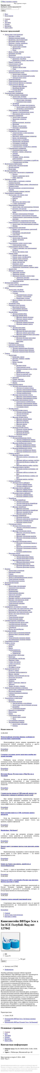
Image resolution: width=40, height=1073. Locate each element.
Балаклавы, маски (18, 357)
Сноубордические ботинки (17, 624)
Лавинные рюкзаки (22, 277)
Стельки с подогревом (23, 296)
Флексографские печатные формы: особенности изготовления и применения (17, 737)
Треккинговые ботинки (16, 346)
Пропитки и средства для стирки (19, 57)
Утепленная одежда (15, 524)
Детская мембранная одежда (21, 438)
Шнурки (15, 301)
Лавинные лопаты (18, 274)
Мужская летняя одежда (20, 427)
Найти (3, 10)
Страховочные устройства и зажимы (24, 146)
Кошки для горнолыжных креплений (24, 229)
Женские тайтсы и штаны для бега (27, 460)
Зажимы (15, 153)
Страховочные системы (20, 162)
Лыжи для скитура (18, 262)
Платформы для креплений (21, 233)
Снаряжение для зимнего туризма (16, 607)
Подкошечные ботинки (20, 310)
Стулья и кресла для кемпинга (19, 284)
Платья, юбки (20, 426)
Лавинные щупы (18, 281)
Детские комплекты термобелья (26, 503)
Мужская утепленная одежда (22, 541)
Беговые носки (21, 365)
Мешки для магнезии (19, 126)
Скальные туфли (14, 129)
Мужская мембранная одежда (22, 448)
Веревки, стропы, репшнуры (21, 152)
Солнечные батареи (19, 708)
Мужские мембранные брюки (26, 450)
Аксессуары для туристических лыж (21, 608)
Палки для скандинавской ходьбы (23, 76)
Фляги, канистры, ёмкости (17, 682)
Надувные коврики (15, 691)
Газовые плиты (14, 186)
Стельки (15, 293)
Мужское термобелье (19, 515)
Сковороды (12, 679)
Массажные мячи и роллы (21, 114)
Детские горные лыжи (19, 260)
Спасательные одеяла (16, 64)
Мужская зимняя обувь (20, 320)
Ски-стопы (16, 234)
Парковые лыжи (17, 264)
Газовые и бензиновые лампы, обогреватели (23, 184)
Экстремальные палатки (17, 581)
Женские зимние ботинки (24, 317)
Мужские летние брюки (24, 429)
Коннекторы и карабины (20, 139)
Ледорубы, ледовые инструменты (23, 105)
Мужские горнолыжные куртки (26, 405)
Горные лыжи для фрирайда (21, 257)
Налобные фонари (18, 88)
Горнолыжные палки (19, 245)
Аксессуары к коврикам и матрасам (20, 689)
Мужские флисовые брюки (25, 565)
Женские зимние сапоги (24, 319)
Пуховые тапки (14, 343)
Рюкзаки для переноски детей (18, 600)
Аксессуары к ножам (19, 46)
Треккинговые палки (19, 77)
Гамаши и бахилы (18, 291)
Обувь (7, 288)
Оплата (7, 24)
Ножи (14, 50)
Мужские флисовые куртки (25, 567)
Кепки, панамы (17, 362)
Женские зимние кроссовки (25, 333)
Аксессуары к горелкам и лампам (20, 181)
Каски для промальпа (19, 138)
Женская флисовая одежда (21, 560)
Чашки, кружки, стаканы (17, 686)
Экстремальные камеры (16, 722)
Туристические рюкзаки (17, 603)
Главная (7, 19)
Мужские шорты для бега (24, 479)
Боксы (11, 648)
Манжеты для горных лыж (21, 202)
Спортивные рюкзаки (16, 601)
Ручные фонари (17, 89)
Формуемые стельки (23, 298)
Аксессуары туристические (14, 34)
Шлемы (14, 226)
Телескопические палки (16, 72)
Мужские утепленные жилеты (26, 546)
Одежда (7, 353)
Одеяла (11, 636)
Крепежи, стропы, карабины (18, 43)
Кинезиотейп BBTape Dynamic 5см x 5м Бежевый (21, 1022)
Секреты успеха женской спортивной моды (16, 899)
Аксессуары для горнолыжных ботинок (25, 207)
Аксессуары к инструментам (25, 107)
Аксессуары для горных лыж (18, 195)
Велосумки (12, 169)
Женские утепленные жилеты (26, 536)
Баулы (11, 646)
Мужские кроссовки (19, 336)
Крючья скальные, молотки (21, 122)
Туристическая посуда (12, 669)
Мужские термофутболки (24, 520)
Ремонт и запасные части (20, 176)
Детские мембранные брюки (25, 439)
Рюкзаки (7, 584)
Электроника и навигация (13, 698)
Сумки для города (14, 662)
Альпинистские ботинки (17, 305)
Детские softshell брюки (24, 484)
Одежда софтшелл (15, 481)
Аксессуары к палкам (19, 74)
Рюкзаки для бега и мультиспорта (20, 598)
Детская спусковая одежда (25, 388)
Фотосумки (12, 665)
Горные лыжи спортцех (20, 258)
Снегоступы (13, 615)
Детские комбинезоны (23, 393)
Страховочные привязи (20, 145)
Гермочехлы (16, 653)
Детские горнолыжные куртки (26, 391)
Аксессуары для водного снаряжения (21, 172)
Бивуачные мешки (15, 572)
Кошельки (12, 657)
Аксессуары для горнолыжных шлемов (25, 224)
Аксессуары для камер (19, 724)
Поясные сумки (14, 660)
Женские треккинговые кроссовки (27, 334)
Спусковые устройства (20, 143)
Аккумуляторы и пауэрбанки (22, 703)
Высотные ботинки (18, 307)
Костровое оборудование (17, 41)
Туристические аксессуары (17, 81)
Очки (14, 69)
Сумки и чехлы (10, 643)
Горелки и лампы (10, 179)
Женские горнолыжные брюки (26, 396)
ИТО (14, 121)
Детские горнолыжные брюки (26, 389)
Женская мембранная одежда (22, 443)
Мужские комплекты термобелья (27, 519)
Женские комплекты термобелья (27, 510)
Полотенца (12, 55)
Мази (14, 200)
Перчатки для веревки (19, 127)
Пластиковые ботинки (19, 308)
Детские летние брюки (23, 412)
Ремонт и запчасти (15, 62)
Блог (6, 21)
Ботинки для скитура (19, 208)
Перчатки (15, 377)
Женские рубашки (22, 420)
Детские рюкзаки (14, 596)
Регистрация (9, 16)
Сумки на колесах (14, 663)
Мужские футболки (22, 432)
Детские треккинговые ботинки (23, 348)
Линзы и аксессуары (19, 67)
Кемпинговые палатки (16, 576)
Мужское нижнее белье (24, 522)
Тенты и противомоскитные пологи (20, 577)
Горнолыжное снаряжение (13, 193)
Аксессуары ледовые (19, 96)
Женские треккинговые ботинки (23, 350)
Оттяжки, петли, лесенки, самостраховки (21, 157)
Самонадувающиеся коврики (18, 693)
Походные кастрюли (15, 677)
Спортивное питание (12, 641)
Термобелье (12, 498)
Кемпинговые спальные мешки (19, 634)
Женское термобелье (19, 507)
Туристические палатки (16, 579)
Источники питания (15, 701)
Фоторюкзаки (13, 605)
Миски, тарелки (14, 674)
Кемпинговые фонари (19, 86)
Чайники (11, 684)
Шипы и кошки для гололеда (22, 300)
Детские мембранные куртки (26, 441)
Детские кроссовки (18, 327)
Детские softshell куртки (24, 486)
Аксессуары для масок (19, 238)
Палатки (7, 569)
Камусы (15, 198)
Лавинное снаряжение (16, 270)
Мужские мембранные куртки (26, 451)
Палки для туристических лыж (19, 613)
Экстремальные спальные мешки (19, 639)
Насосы (14, 174)
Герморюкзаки (13, 591)
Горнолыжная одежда (16, 384)
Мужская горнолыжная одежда (22, 400)
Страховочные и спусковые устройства (25, 160)
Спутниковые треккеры (16, 720)
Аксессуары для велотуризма (18, 165)
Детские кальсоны (22, 501)
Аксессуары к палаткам (16, 570)
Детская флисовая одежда (20, 555)
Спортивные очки (15, 65)
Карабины (15, 155)
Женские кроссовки (19, 329)
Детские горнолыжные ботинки (23, 214)
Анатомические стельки (24, 295)
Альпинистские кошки (23, 102)
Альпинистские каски (19, 150)
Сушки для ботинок (19, 203)
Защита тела (13, 269)
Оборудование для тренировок (19, 110)
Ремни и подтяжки (18, 381)
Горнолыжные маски (15, 236)
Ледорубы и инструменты (25, 108)
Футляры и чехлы (14, 667)
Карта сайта (9, 27)
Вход (6, 14)
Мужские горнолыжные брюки (26, 403)
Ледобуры (15, 103)
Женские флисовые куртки (25, 562)
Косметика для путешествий (18, 40)
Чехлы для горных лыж (20, 251)
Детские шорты (21, 415)
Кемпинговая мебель (11, 283)
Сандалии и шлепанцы (16, 345)
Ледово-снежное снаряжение (18, 95)
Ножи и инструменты (16, 45)
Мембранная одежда (15, 436)
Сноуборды (12, 627)
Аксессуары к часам (19, 717)
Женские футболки (22, 422)
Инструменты (17, 196)
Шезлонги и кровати (15, 286)
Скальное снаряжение (16, 115)
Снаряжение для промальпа (18, 131)
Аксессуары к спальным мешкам (19, 632)
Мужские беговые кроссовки (26, 338)
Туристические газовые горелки (19, 191)
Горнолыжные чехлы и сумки (18, 246)
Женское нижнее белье (23, 513)
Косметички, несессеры (16, 655)
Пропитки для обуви (19, 58)
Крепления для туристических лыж (20, 612)
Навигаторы (13, 712)
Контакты (8, 26)
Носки (14, 364)
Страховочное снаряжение (17, 148)
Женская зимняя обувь (19, 315)
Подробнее (4, 749)
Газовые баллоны (14, 183)
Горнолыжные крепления (17, 227)
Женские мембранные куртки (26, 446)
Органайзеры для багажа (17, 658)
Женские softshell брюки (24, 489)
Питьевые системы (15, 53)
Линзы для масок (18, 239)
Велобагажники (14, 167)
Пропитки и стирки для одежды (23, 60)
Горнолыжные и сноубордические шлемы (22, 222)
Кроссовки (12, 326)
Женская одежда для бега (20, 455)
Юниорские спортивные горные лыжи (25, 267)
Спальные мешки (10, 631)
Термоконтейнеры (15, 79)
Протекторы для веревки (20, 141)
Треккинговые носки (23, 376)
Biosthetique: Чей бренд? (9, 830)
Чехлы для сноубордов (16, 629)
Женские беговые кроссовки (25, 331)
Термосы (11, 681)
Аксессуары (13, 355)
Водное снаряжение (11, 170)
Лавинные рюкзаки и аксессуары (23, 276)
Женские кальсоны (22, 508)
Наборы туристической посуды (19, 675)
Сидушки (12, 694)
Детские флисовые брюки (24, 557)
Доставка (8, 22)
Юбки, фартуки (17, 177)
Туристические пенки (16, 696)
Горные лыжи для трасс (20, 255)
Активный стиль (14, 303)
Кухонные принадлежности (18, 672)
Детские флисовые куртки (25, 558)
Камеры (15, 725)
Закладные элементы (19, 119)
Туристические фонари (16, 84)
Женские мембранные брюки (26, 445)
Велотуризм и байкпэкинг (13, 164)
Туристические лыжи (16, 619)
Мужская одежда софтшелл (21, 493)
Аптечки (11, 644)
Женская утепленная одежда (21, 531)
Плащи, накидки (17, 379)
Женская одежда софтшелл (21, 488)
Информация (9, 969)
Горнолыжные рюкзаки (16, 593)
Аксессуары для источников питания (24, 705)
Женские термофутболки (24, 512)
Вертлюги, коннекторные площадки (24, 136)
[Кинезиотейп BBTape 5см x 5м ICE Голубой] (10, 951)
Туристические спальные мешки (19, 638)
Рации (11, 713)
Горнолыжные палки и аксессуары (20, 243)
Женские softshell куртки (24, 491)
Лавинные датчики (18, 272)
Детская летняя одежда (20, 410)
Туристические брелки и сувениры (20, 83)
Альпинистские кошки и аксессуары (24, 98)
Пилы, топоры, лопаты (16, 52)
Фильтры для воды (15, 91)
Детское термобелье (19, 500)
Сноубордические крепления (18, 626)
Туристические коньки (16, 617)
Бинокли (11, 700)
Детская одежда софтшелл (21, 482)
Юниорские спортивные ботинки (23, 220)
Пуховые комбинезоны (24, 551)
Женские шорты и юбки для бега (27, 465)
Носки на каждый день (24, 374)
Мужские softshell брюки (24, 495)
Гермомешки (16, 651)
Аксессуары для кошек (23, 100)
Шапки (14, 382)
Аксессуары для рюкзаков (17, 586)
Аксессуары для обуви (16, 289)
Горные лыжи (13, 253)
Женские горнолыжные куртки (26, 398)
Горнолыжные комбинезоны (25, 401)
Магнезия (15, 124)
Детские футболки (22, 414)
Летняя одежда (13, 408)
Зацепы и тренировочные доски (23, 112)
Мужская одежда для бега (20, 467)
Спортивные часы (15, 715)
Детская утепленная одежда (21, 526)
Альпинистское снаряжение (14, 93)
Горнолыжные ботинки (16, 205)
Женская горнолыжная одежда (22, 395)
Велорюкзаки (13, 589)
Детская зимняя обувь (19, 314)
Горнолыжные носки (23, 367)
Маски (14, 241)
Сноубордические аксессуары (18, 622)
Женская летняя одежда (20, 417)
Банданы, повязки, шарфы (21, 358)
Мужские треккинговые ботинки (23, 351)
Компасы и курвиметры (16, 710)
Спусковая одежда (22, 407)
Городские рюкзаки (15, 594)
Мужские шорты (21, 434)
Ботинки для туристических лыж (19, 610)
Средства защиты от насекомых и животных (23, 71)
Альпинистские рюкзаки (17, 588)
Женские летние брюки (24, 419)
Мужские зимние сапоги (24, 324)
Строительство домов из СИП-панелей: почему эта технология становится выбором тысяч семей (19, 794)
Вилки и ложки (14, 670)
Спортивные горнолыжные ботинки (24, 215)
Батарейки (15, 707)
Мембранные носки (22, 372)
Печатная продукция (11, 582)
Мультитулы (16, 48)
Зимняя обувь (13, 312)
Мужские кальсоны (22, 517)
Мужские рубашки (22, 431)
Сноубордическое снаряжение (15, 620)
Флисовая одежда (14, 553)
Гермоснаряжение (14, 650)
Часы (14, 719)
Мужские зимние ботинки (25, 322)
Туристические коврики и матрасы (16, 688)
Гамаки (11, 574)
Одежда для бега (14, 453)
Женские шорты (21, 424)
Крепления (16, 231)
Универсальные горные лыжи (22, 265)
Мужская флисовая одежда (21, 563)
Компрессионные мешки (17, 38)
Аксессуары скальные (19, 117)
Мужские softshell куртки (24, 496)
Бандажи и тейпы (14, 36)
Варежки (15, 360)
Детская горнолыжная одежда (22, 386)
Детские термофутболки (24, 505)
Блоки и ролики (17, 134)
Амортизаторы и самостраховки (23, 133)
